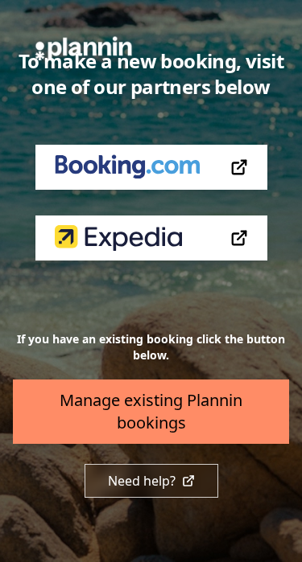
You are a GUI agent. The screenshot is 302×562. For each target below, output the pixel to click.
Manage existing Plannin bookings (151, 411)
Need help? (142, 481)
